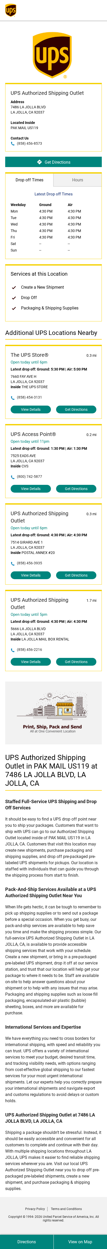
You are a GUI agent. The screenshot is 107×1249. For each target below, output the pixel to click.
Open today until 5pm (29, 614)
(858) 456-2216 (29, 649)
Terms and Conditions (66, 1209)
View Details (31, 409)
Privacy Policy (35, 1209)
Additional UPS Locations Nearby (51, 332)
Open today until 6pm (29, 362)
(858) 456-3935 (29, 563)
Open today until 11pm (30, 441)
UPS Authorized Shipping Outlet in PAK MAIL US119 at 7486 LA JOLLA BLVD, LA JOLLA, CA (51, 770)
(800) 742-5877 (29, 476)
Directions (26, 1241)
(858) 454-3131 (29, 397)
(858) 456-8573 (29, 143)
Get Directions (57, 162)
